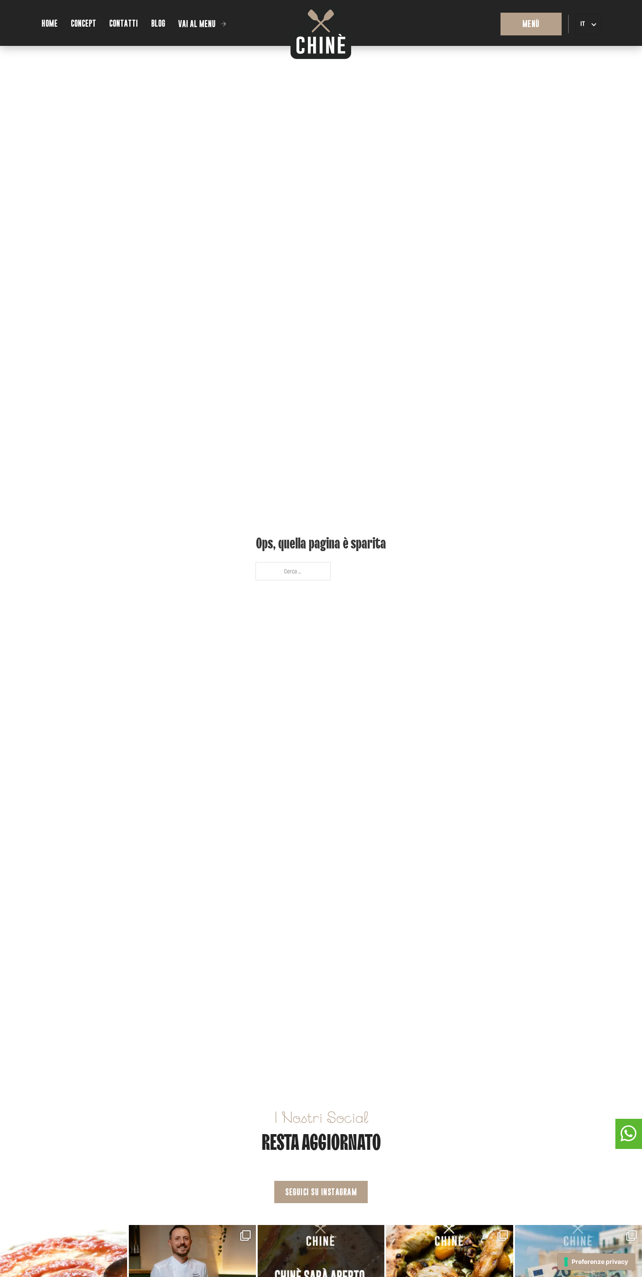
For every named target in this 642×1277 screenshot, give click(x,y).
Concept (83, 23)
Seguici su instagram (321, 1192)
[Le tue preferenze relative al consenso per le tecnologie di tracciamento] (596, 1261)
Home (49, 23)
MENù (531, 23)
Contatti (123, 23)
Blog (158, 23)
